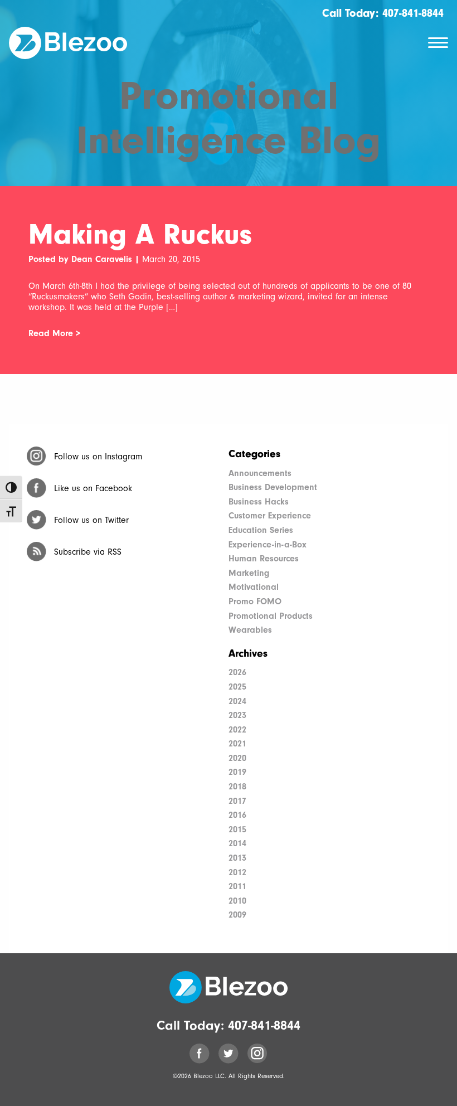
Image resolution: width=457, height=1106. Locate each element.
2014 (237, 843)
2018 (237, 787)
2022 (237, 730)
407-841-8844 (413, 13)
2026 (237, 672)
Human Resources (264, 559)
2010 (237, 901)
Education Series (261, 530)
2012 (237, 872)
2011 (237, 886)
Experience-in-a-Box (268, 545)
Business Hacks (259, 502)
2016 (237, 815)
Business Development (273, 487)
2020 (237, 758)
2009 (237, 915)
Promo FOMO (255, 601)
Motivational (254, 587)
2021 (237, 744)
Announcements (260, 473)
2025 (237, 687)
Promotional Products (271, 616)
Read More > (54, 333)
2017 (237, 801)
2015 (237, 829)
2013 (237, 858)
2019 (237, 772)
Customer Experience (270, 516)
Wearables (250, 630)
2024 (237, 701)
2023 (237, 715)
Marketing (249, 573)
